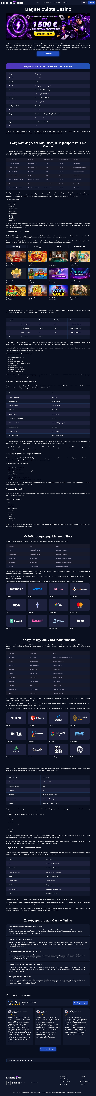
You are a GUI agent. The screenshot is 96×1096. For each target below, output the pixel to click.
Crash (57, 246)
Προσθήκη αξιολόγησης (80, 1003)
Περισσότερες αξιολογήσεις (48, 1049)
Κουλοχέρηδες (78, 246)
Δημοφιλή (15, 246)
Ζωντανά (36, 246)
